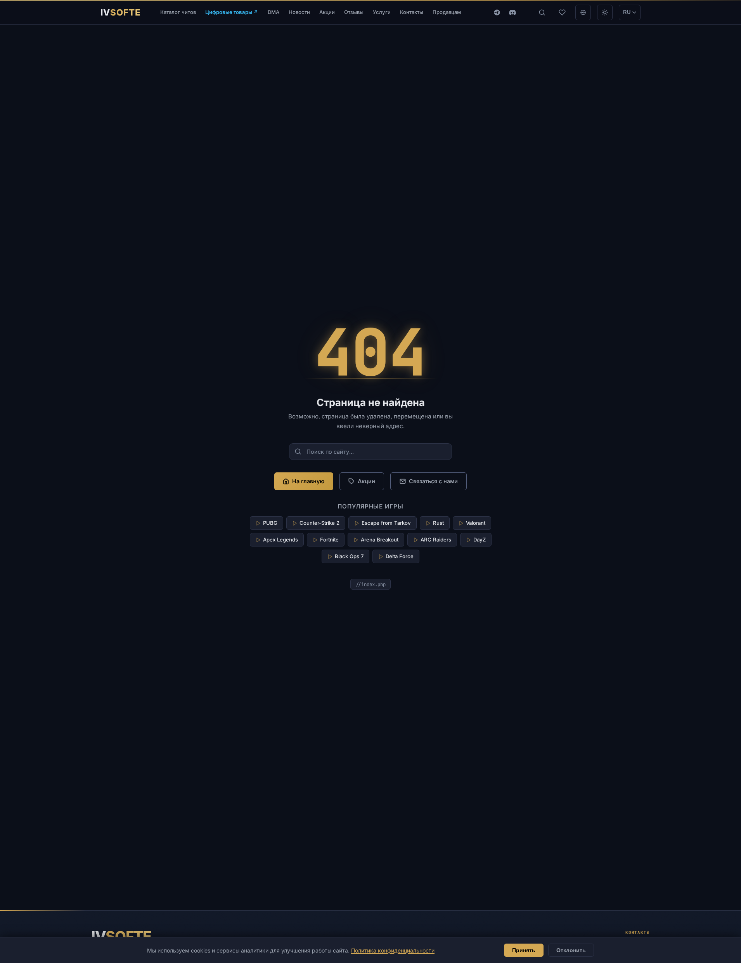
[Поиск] (542, 12)
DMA (273, 12)
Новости (299, 12)
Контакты (411, 12)
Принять (523, 950)
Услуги (382, 12)
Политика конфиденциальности (393, 950)
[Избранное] (562, 12)
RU (627, 12)
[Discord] (512, 12)
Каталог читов (178, 12)
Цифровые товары (231, 12)
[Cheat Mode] (583, 12)
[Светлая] (605, 12)
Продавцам (447, 12)
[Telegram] (497, 12)
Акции (327, 12)
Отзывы (354, 12)
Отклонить (571, 950)
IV (121, 936)
